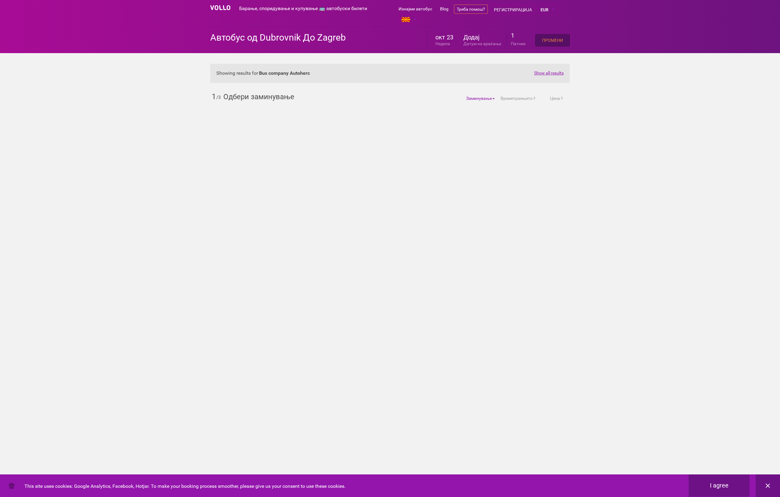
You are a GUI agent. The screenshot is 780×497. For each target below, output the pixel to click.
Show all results (549, 73)
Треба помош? (471, 9)
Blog (444, 8)
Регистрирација (513, 9)
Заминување (479, 98)
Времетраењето (517, 98)
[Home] (220, 7)
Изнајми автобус (415, 8)
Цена (555, 98)
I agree (719, 485)
